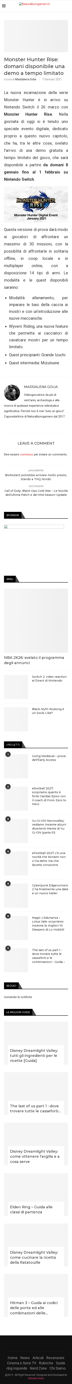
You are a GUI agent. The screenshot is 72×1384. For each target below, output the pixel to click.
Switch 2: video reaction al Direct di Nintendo (49, 679)
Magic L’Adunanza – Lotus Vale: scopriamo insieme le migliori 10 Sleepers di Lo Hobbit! (48, 923)
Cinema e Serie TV (21, 1363)
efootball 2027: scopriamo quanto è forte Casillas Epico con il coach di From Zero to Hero (49, 796)
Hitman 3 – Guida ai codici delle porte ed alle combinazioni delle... (34, 1308)
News (25, 1358)
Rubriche (46, 1363)
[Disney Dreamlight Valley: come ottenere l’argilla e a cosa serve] (36, 1144)
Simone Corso (36, 1378)
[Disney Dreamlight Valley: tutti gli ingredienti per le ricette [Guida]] (36, 1043)
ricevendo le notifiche (18, 997)
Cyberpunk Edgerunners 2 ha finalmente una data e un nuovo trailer (50, 889)
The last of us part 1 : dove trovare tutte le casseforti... (35, 1108)
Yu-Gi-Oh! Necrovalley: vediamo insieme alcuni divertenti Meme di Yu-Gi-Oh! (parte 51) (49, 826)
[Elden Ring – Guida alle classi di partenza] (36, 1194)
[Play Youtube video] (36, 204)
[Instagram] (36, 1343)
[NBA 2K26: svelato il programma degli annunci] (36, 621)
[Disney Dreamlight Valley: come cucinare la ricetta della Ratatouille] (36, 1245)
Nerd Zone (38, 1368)
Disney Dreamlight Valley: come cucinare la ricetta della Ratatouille (34, 1257)
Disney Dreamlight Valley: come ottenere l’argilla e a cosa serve (35, 1156)
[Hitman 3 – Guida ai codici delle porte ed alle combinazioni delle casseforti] (36, 1295)
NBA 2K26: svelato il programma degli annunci (34, 660)
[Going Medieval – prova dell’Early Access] (16, 766)
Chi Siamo (58, 1368)
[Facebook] (25, 1343)
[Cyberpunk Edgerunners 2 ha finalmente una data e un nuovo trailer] (16, 896)
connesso (26, 454)
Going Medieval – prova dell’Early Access (49, 758)
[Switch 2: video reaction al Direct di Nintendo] (16, 687)
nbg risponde (16, 1368)
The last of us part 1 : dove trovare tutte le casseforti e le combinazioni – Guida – (48, 956)
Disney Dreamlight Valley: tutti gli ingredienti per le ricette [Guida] (34, 1055)
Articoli (38, 1358)
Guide (60, 1363)
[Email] (46, 1343)
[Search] (68, 6)
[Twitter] (31, 1343)
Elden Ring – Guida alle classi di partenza (31, 1209)
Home (13, 1358)
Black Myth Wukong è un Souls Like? (48, 711)
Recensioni (55, 1358)
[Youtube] (41, 1343)
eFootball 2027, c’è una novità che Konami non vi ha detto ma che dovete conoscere (49, 859)
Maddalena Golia (25, 79)
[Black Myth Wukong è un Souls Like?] (16, 719)
